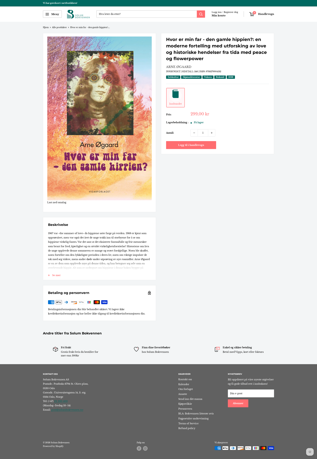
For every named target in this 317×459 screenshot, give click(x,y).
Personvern (185, 408)
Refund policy (186, 428)
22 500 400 (61, 401)
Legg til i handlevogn (191, 145)
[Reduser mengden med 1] (194, 132)
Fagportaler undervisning (193, 418)
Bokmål (220, 77)
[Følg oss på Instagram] (145, 448)
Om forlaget (185, 389)
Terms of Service (188, 423)
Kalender (183, 384)
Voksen (208, 77)
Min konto (219, 15)
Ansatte (182, 394)
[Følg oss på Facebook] (139, 448)
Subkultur (173, 77)
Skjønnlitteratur (191, 77)
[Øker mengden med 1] (211, 132)
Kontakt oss (185, 379)
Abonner (238, 403)
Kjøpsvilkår (185, 403)
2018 (230, 77)
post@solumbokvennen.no (67, 409)
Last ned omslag (56, 202)
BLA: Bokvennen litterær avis (196, 413)
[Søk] (201, 14)
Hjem (46, 27)
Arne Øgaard (178, 67)
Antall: (170, 132)
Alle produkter (59, 27)
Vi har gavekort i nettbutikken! (60, 3)
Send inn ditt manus (190, 399)
